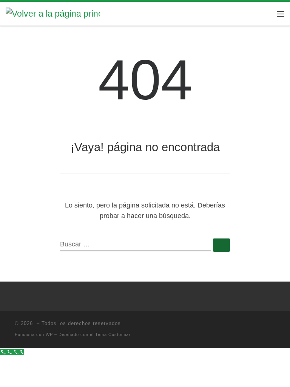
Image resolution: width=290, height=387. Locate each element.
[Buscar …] (221, 245)
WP (49, 334)
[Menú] (280, 14)
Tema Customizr (113, 334)
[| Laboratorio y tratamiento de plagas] (53, 13)
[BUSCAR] (135, 244)
